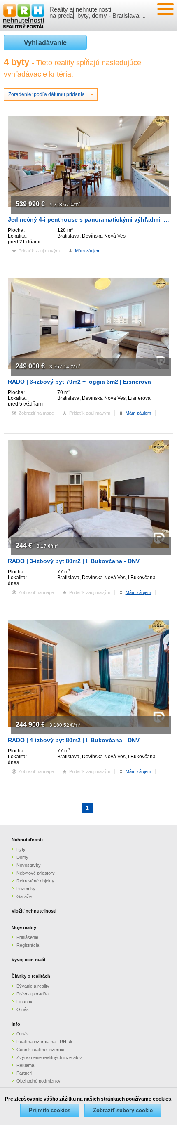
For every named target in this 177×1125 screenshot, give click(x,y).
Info (16, 1023)
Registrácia (27, 945)
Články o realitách (31, 976)
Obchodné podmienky (38, 1080)
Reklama (25, 1065)
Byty (21, 849)
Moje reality (24, 927)
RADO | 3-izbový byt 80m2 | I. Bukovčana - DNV (74, 561)
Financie (24, 1001)
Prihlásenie (27, 937)
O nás (22, 1009)
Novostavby (28, 865)
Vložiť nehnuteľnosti (34, 910)
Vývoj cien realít (29, 959)
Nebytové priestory (35, 872)
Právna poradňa (32, 993)
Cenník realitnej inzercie (40, 1049)
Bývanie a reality (32, 985)
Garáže (24, 896)
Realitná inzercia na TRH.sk (44, 1041)
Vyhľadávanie (45, 42)
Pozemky (25, 888)
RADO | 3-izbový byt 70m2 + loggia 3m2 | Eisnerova (79, 381)
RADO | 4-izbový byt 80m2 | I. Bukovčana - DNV (74, 740)
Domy (22, 857)
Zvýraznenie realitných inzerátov (49, 1057)
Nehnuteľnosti (27, 839)
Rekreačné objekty (35, 880)
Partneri (24, 1073)
